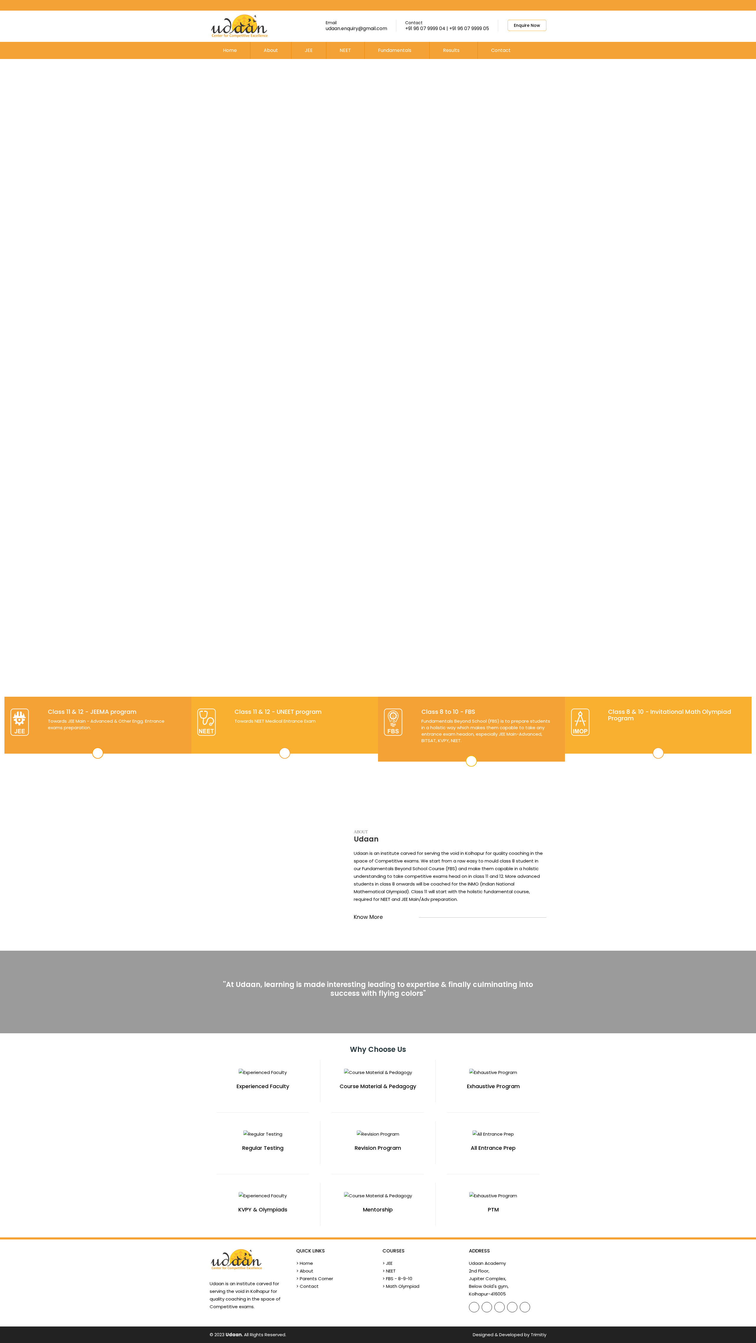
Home (230, 50)
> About (304, 1271)
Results (452, 50)
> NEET (389, 1271)
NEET (345, 50)
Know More (369, 917)
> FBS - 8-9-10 (397, 1278)
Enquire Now (527, 25)
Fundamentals (395, 50)
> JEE (387, 1263)
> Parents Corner (314, 1278)
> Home (304, 1263)
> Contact (307, 1286)
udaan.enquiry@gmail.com (356, 28)
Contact (501, 50)
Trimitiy (538, 1334)
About (271, 50)
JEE (309, 50)
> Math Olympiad (400, 1286)
